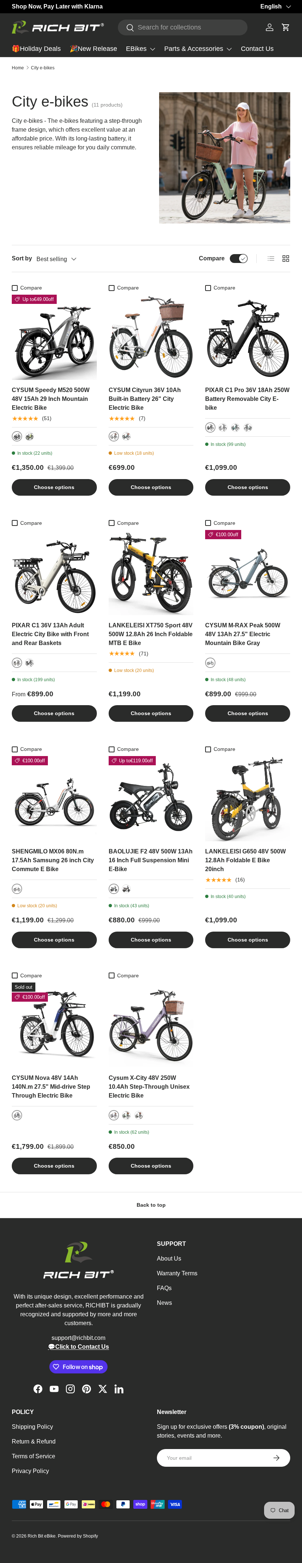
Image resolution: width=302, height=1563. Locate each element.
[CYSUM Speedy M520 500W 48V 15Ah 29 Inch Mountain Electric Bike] (54, 337)
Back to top (151, 1205)
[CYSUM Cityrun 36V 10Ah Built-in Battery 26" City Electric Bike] (151, 337)
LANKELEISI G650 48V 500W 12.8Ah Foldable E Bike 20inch (245, 860)
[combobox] (182, 27)
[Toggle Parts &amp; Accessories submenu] (229, 49)
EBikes (136, 48)
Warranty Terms (177, 1273)
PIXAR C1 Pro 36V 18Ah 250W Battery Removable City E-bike (247, 399)
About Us (169, 1258)
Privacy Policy (30, 1471)
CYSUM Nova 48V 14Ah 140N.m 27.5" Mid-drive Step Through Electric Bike (51, 1087)
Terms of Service (33, 1456)
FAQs (164, 1288)
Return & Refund (34, 1441)
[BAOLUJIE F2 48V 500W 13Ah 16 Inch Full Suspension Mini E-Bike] (151, 798)
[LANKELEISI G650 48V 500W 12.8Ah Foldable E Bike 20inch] (247, 798)
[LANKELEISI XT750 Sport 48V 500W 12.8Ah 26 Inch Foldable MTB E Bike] (151, 572)
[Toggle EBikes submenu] (152, 49)
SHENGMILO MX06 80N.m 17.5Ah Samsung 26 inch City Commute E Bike (53, 860)
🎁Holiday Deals (36, 48)
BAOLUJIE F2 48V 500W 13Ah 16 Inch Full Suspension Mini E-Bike (151, 860)
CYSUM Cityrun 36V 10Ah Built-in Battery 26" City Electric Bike (145, 399)
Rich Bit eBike (42, 1536)
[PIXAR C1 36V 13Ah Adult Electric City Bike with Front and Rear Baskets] (54, 572)
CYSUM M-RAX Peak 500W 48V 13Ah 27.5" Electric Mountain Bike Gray (242, 634)
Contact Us (257, 48)
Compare (212, 258)
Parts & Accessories (193, 48)
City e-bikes (43, 67)
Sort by (22, 258)
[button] (286, 27)
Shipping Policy (32, 1427)
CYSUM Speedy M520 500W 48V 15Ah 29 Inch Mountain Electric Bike (50, 399)
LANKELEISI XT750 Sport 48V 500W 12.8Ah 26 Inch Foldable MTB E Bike (151, 634)
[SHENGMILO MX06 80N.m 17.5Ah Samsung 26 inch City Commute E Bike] (54, 798)
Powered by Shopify (78, 1536)
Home (18, 67)
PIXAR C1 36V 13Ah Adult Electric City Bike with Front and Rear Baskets (50, 634)
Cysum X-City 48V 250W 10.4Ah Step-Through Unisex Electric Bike (149, 1087)
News (164, 1303)
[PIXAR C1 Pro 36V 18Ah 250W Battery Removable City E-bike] (247, 337)
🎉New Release (93, 48)
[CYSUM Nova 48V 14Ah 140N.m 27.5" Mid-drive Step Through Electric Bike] (54, 1025)
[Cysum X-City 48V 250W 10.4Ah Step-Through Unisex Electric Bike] (151, 1025)
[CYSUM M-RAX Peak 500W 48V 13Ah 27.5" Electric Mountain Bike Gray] (247, 572)
